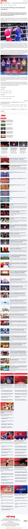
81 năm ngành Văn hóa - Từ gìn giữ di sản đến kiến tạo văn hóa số (18, 359)
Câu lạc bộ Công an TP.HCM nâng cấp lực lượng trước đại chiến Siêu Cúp (17, 279)
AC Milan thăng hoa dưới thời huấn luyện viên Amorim (18, 204)
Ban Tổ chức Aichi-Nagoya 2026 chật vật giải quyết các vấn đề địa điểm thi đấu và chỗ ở (18, 336)
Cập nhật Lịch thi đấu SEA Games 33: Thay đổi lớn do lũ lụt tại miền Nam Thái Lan (21, 498)
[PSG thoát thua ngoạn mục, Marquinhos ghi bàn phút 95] (5, 220)
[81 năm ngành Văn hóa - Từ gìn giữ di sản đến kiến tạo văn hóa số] (5, 361)
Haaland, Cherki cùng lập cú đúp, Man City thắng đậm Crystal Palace (18, 233)
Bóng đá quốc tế (11, 173)
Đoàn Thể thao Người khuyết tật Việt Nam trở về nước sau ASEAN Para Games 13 (7, 509)
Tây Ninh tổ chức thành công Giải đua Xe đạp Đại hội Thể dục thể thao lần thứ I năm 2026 (18, 307)
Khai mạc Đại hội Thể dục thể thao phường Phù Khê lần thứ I (21, 397)
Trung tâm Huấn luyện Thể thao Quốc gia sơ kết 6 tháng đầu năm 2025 (7, 480)
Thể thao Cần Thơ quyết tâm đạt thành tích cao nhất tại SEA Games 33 (7, 452)
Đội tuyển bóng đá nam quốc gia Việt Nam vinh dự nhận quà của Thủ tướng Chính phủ (18, 314)
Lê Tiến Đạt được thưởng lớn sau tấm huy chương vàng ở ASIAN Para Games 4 (20, 452)
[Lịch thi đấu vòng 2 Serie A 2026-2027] (5, 174)
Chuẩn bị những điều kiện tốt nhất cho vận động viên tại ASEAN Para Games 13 (7, 449)
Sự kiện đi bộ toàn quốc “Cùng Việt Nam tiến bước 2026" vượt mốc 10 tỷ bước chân (18, 159)
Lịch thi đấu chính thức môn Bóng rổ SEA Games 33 (20, 506)
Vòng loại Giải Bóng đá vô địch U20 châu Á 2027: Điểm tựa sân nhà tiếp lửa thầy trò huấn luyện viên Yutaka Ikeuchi (18, 255)
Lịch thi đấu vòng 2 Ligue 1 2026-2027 (18, 184)
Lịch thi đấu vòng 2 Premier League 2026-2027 (18, 198)
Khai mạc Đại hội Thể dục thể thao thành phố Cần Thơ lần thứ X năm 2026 (4, 149)
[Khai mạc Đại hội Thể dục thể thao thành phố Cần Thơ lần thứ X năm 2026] (5, 144)
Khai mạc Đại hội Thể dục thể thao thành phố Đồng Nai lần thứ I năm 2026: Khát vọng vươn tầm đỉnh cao (13, 149)
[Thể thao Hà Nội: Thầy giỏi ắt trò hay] (7, 435)
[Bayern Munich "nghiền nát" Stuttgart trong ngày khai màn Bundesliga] (5, 213)
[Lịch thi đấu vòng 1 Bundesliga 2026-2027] (5, 180)
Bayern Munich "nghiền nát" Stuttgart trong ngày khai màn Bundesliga (18, 211)
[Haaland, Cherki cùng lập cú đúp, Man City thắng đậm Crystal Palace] (5, 235)
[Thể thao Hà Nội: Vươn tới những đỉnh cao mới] (7, 489)
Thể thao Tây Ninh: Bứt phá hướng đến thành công (7, 503)
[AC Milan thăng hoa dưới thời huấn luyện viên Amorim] (5, 206)
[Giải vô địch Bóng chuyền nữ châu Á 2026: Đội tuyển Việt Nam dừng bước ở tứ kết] (5, 288)
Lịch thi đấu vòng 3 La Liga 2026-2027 (18, 191)
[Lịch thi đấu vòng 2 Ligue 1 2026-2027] (5, 187)
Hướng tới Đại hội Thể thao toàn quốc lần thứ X (21, 459)
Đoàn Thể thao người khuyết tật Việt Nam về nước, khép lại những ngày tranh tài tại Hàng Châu (21, 455)
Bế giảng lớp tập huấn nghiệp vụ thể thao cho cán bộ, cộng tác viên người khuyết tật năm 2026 (18, 321)
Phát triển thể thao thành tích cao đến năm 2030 (7, 459)
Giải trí (2, 403)
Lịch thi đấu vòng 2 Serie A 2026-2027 (18, 172)
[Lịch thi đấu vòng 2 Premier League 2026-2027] (5, 199)
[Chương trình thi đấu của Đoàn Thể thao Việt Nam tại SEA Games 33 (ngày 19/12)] (20, 489)
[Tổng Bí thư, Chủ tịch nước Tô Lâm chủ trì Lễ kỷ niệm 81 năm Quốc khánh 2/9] (5, 250)
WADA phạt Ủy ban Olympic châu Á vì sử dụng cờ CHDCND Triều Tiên (20, 441)
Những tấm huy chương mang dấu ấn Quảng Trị (7, 500)
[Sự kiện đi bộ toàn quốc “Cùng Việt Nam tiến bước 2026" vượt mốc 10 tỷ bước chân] (5, 160)
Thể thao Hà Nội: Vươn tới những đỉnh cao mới (7, 495)
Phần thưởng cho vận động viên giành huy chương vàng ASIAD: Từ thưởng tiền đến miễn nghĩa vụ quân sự (21, 449)
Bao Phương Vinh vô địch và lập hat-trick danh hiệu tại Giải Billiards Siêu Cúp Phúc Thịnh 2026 (7, 400)
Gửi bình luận (3, 115)
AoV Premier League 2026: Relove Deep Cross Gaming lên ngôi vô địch (7, 418)
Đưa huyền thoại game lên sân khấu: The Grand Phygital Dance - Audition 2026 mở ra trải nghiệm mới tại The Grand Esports (7, 424)
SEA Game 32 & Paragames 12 (6, 432)
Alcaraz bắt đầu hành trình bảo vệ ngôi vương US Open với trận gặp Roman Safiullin (18, 329)
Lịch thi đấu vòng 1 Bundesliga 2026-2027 (19, 178)
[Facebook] (24, 520)
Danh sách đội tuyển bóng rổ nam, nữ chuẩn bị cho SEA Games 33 (7, 455)
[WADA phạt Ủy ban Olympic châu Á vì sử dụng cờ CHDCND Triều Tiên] (20, 435)
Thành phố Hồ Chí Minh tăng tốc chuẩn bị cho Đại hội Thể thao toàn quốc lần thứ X (20, 481)
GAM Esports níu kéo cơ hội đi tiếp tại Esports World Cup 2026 (7, 421)
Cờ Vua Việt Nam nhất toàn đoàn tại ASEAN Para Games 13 (7, 446)
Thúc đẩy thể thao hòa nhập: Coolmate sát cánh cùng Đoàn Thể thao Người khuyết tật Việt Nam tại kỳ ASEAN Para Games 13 (7, 506)
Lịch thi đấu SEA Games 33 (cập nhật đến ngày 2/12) (21, 501)
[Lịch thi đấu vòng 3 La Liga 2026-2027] (5, 193)
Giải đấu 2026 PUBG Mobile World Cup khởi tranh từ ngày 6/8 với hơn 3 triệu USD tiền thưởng (7, 412)
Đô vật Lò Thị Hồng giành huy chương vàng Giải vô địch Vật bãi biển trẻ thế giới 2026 (18, 293)
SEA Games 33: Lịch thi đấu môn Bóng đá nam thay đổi (21, 504)
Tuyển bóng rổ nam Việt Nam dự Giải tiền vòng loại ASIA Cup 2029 (6, 397)
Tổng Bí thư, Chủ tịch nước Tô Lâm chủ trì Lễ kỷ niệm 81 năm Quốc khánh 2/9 (18, 248)
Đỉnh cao (2, 376)
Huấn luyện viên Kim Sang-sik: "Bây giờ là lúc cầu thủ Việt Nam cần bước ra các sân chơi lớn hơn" (18, 263)
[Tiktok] (25, 520)
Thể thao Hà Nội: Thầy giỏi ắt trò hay (6, 440)
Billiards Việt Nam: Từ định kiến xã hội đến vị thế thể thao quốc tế (7, 477)
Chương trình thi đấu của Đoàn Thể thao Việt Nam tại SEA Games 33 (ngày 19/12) (20, 495)
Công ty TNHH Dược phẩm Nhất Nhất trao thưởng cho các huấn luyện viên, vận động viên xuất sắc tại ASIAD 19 (20, 446)
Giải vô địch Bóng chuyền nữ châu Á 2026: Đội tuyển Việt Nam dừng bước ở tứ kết (18, 286)
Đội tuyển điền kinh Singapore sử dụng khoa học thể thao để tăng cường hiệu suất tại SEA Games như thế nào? (7, 467)
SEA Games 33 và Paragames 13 (6, 486)
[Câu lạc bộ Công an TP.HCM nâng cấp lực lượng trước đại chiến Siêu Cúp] (5, 281)
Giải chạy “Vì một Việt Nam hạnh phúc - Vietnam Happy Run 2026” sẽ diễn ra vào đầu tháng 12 (21, 400)
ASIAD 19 (16, 432)
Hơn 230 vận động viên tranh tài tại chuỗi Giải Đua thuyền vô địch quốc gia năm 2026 (18, 300)
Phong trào (17, 376)
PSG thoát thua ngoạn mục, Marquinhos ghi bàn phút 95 (18, 218)
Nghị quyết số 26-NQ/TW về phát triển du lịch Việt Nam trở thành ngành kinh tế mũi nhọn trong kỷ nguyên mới (18, 366)
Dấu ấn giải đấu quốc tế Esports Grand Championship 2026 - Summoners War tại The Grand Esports (7, 427)
